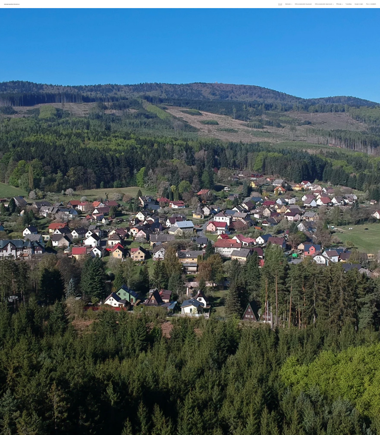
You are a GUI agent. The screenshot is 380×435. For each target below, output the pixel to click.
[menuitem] (281, 4)
